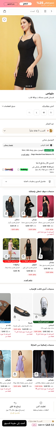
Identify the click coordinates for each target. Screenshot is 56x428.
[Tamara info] (3, 170)
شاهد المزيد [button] (28, 280)
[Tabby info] (18, 170)
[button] (28, 3)
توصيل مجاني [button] (8, 145)
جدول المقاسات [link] (9, 106)
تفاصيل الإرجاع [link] (15, 413)
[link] (51, 11)
